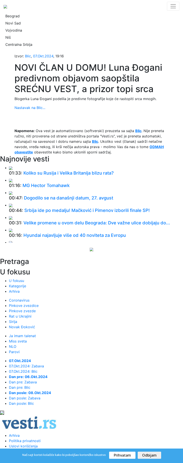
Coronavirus (19, 300)
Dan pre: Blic (19, 387)
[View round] (10, 167)
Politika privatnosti (25, 441)
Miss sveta (18, 341)
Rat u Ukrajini (20, 316)
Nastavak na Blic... (30, 107)
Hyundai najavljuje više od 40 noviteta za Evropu (74, 235)
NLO (12, 346)
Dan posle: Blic (21, 403)
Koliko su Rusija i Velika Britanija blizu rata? (68, 173)
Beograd (12, 16)
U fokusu (16, 280)
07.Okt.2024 (43, 56)
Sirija (13, 321)
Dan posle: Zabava (24, 398)
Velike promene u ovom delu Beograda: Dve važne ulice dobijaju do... (96, 222)
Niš (8, 37)
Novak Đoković (22, 327)
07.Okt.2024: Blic (23, 371)
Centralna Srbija (18, 44)
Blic (28, 56)
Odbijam (149, 455)
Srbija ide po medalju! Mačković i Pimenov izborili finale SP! (87, 210)
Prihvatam (122, 455)
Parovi (14, 352)
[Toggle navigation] (173, 6)
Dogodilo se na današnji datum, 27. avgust (68, 198)
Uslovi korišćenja (23, 446)
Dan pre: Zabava (23, 382)
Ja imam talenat (22, 336)
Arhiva (14, 291)
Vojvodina (13, 30)
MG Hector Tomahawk (46, 185)
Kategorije (17, 286)
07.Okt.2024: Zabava (26, 366)
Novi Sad (13, 23)
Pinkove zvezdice (24, 305)
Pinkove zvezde (22, 311)
